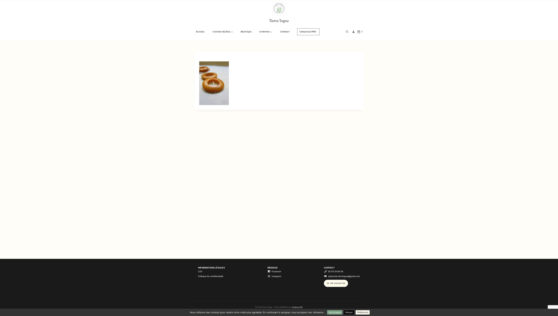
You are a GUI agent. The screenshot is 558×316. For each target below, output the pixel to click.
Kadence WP (297, 307)
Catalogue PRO (307, 31)
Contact (285, 31)
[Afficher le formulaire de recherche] (347, 31)
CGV (200, 271)
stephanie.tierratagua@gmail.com (344, 276)
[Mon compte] (353, 32)
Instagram (276, 276)
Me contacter (337, 283)
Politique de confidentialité (210, 276)
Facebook (276, 271)
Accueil (200, 31)
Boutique (246, 31)
